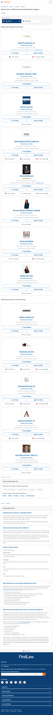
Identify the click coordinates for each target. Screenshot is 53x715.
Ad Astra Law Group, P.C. (26, 421)
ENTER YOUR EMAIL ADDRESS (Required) (10, 671)
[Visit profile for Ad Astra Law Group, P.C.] (26, 414)
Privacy (7, 711)
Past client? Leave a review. (26, 45)
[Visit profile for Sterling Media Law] (26, 169)
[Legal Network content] (50, 704)
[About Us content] (50, 687)
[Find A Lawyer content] (50, 691)
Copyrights (32, 489)
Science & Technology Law (9, 489)
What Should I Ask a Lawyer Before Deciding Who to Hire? (19, 583)
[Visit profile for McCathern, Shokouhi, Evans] (26, 67)
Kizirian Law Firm (26, 107)
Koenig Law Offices (26, 241)
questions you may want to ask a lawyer (12, 589)
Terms (2, 711)
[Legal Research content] (50, 699)
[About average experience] (43, 57)
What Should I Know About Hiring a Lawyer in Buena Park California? (23, 609)
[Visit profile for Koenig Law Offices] (26, 235)
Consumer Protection (22, 489)
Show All (3, 503)
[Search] (50, 2)
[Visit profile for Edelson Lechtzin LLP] (26, 310)
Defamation (39, 489)
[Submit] (44, 674)
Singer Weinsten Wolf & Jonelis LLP (26, 141)
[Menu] (2, 2)
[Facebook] (2, 682)
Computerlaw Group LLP (26, 386)
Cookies (19, 711)
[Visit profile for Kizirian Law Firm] (26, 100)
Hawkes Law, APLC (26, 276)
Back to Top (27, 651)
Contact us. (6, 666)
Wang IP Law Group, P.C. (26, 43)
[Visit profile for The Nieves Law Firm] (26, 345)
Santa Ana (22, 495)
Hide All (8, 503)
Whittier (10, 495)
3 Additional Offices (38, 50)
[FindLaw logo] (7, 2)
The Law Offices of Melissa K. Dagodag (26, 210)
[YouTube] (6, 682)
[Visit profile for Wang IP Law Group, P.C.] (26, 36)
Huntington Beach (30, 495)
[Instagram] (15, 682)
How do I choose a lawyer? (10, 547)
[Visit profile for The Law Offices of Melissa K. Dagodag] (26, 204)
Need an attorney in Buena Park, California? (16, 528)
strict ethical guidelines (24, 622)
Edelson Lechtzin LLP (26, 317)
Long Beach (16, 495)
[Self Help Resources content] (50, 695)
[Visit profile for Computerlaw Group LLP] (26, 379)
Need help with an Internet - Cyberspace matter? (17, 512)
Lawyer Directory (4, 6)
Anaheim (5, 495)
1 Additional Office (39, 182)
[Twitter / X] (11, 682)
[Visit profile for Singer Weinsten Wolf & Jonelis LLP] (26, 135)
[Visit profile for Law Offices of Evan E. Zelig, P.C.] (26, 448)
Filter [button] (4, 13)
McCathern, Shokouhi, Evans (26, 74)
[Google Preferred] (24, 682)
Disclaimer (13, 711)
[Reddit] (20, 682)
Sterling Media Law (26, 176)
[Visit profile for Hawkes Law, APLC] (26, 269)
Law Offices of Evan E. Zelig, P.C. (26, 455)
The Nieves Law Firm (26, 352)
